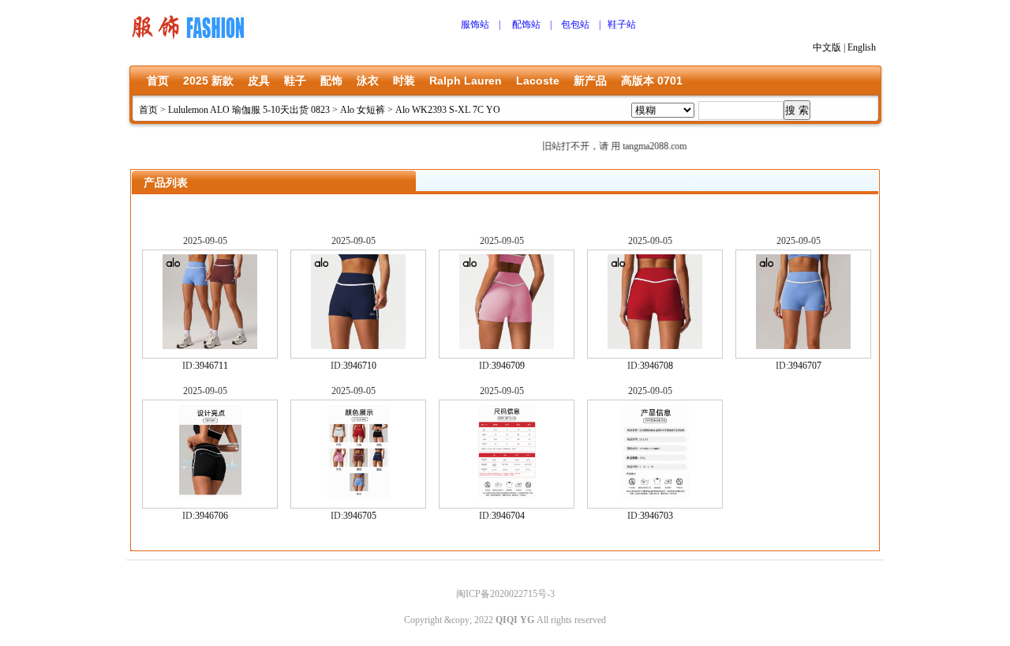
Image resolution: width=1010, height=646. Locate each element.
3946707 (804, 365)
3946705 (359, 515)
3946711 (211, 365)
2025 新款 (208, 80)
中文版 (827, 47)
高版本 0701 (652, 80)
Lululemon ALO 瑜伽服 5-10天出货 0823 (249, 109)
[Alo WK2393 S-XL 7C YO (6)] (655, 495)
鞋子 (295, 80)
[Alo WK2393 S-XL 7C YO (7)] (210, 495)
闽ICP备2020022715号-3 (505, 593)
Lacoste (537, 80)
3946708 (656, 365)
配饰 (331, 80)
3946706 (211, 515)
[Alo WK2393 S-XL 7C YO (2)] (358, 345)
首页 (158, 80)
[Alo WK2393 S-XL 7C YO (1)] (210, 345)
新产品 (590, 80)
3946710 (359, 365)
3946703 (656, 515)
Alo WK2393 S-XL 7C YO (447, 109)
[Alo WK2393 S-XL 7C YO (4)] (655, 345)
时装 (404, 80)
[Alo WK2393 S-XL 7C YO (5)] (803, 345)
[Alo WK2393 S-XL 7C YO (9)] (358, 495)
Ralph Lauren (465, 80)
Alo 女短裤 (362, 109)
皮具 (259, 80)
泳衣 (368, 80)
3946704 (508, 515)
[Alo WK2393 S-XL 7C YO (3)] (506, 345)
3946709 (508, 365)
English (861, 47)
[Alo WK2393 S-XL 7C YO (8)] (507, 495)
